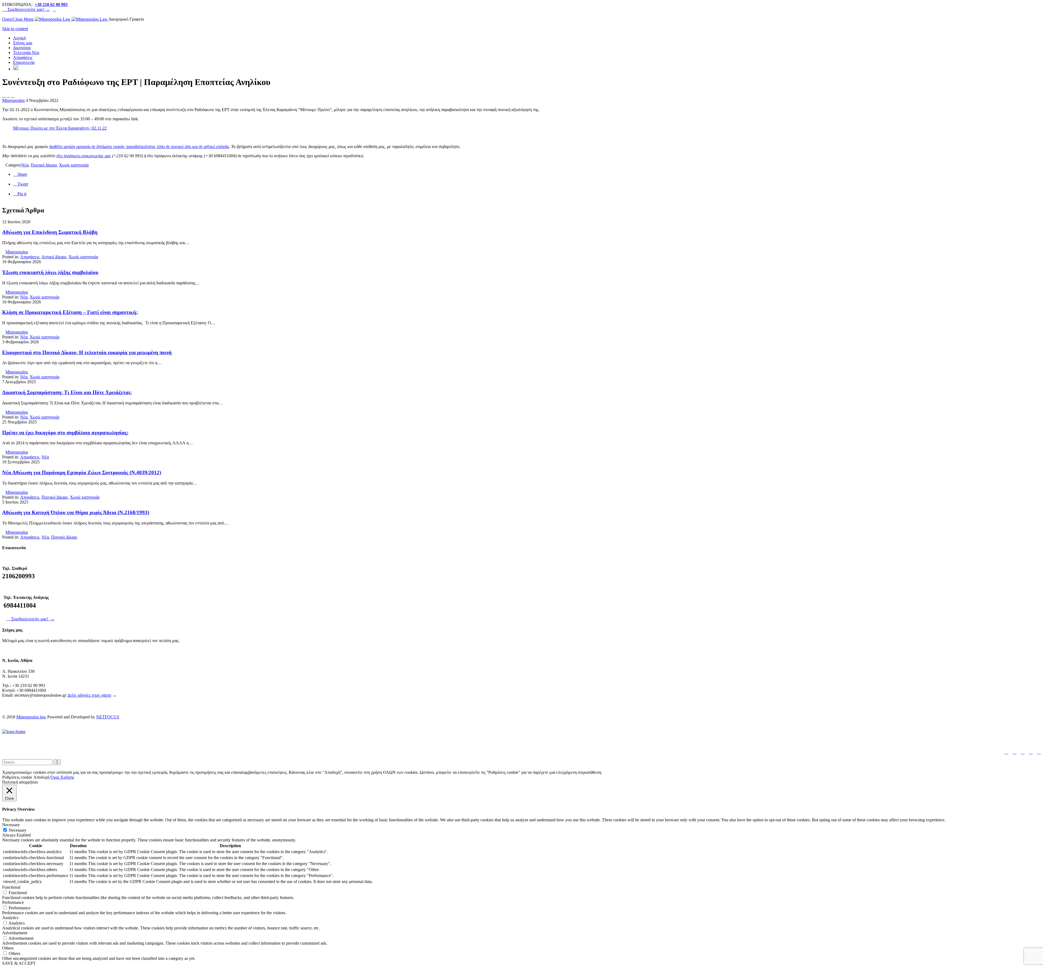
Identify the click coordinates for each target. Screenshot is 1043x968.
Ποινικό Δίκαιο (44, 165)
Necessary (17, 830)
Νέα (25, 165)
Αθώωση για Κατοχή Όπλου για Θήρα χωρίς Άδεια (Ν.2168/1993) (75, 512)
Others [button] (8, 948)
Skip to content (15, 28)
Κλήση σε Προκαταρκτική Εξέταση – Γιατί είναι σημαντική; (70, 312)
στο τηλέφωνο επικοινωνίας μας (83, 155)
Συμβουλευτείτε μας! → (26, 9)
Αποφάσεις (29, 256)
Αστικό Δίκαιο (53, 256)
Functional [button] (11, 887)
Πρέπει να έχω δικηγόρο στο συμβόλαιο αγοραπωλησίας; (65, 432)
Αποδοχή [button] (41, 777)
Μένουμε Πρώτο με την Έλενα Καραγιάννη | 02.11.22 (60, 128)
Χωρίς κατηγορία (74, 165)
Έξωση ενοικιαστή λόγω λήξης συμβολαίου (50, 272)
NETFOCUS (107, 717)
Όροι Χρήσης (62, 777)
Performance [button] (13, 902)
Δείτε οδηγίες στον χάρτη (89, 695)
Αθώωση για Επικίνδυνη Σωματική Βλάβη (50, 232)
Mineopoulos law (31, 717)
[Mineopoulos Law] (72, 19)
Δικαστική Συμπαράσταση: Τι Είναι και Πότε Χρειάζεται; (67, 392)
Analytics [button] (10, 917)
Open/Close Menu (18, 19)
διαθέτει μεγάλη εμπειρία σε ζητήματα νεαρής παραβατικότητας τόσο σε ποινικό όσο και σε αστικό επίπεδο (139, 146)
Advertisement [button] (14, 933)
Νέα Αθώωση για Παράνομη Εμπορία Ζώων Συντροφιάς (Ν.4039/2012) (81, 472)
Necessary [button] (11, 824)
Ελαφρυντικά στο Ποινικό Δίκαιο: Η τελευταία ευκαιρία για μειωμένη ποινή (87, 352)
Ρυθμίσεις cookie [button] (17, 777)
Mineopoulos (13, 100)
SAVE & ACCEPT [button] (19, 963)
